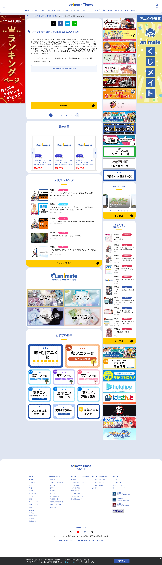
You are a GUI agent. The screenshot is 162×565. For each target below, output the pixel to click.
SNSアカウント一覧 (77, 496)
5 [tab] (122, 210)
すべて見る (119, 341)
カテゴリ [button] (31, 476)
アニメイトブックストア (99, 479)
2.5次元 (117, 10)
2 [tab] (113, 210)
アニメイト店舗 (117, 485)
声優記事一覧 (54, 499)
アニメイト (116, 479)
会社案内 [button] (115, 476)
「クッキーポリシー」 (72, 562)
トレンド (41, 10)
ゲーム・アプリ (96, 10)
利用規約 (73, 479)
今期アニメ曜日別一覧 (56, 482)
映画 (78, 10)
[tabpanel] (119, 201)
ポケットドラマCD (97, 485)
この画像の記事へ (62, 105)
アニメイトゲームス (98, 482)
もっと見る (119, 216)
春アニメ (52, 485)
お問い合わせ (75, 491)
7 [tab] (128, 210)
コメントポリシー (76, 488)
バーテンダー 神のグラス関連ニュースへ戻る (64, 68)
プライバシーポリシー (77, 482)
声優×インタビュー (55, 504)
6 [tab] (125, 210)
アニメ (48, 10)
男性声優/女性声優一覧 (57, 502)
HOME (27, 10)
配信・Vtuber (124, 10)
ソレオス (94, 488)
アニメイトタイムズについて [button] (80, 476)
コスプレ (110, 10)
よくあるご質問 (75, 493)
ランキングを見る (64, 263)
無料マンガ (134, 10)
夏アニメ (52, 488)
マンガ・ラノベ (86, 10)
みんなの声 (66, 10)
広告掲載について (76, 499)
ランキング (34, 10)
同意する (121, 561)
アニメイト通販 (117, 482)
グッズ (73, 10)
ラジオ (59, 10)
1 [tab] (110, 210)
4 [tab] (119, 210)
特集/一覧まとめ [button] (54, 476)
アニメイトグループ (119, 488)
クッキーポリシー (76, 485)
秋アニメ (52, 491)
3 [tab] (116, 210)
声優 (53, 10)
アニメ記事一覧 (54, 496)
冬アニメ (52, 493)
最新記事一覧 (54, 479)
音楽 (104, 10)
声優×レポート (54, 507)
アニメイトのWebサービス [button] (100, 476)
